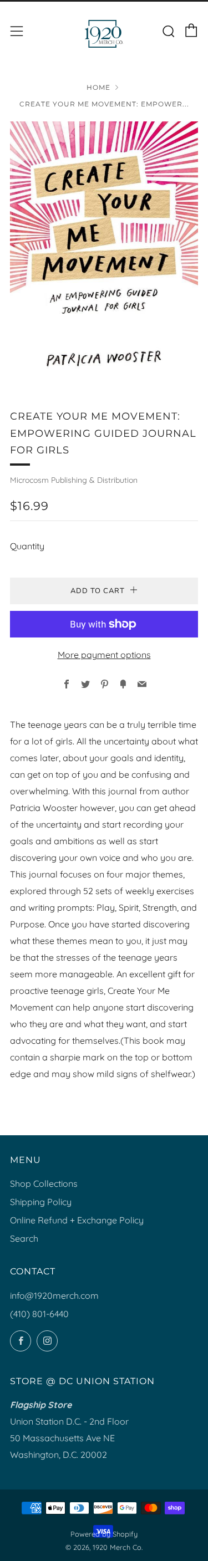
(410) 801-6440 (39, 1313)
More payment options (104, 654)
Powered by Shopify (104, 1533)
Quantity (27, 546)
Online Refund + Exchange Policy (77, 1220)
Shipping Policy (41, 1201)
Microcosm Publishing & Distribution (74, 480)
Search (24, 1238)
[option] (104, 251)
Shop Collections (44, 1183)
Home (98, 87)
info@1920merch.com (54, 1295)
